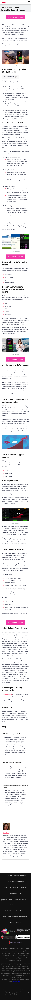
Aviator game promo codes (19, 875)
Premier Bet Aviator (21, 911)
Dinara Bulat (6, 833)
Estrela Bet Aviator (11, 905)
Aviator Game (8, 875)
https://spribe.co (17, 981)
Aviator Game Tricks (15, 893)
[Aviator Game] (3, 2)
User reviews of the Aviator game (15, 881)
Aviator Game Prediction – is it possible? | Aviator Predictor (14, 900)
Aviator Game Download (10, 887)
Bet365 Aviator (24, 916)
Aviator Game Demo (22, 887)
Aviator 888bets (7, 916)
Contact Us (18, 922)
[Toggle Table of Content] (16, 77)
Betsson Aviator (21, 905)
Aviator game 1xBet (7, 694)
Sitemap (12, 922)
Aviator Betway (16, 916)
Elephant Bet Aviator (10, 911)
